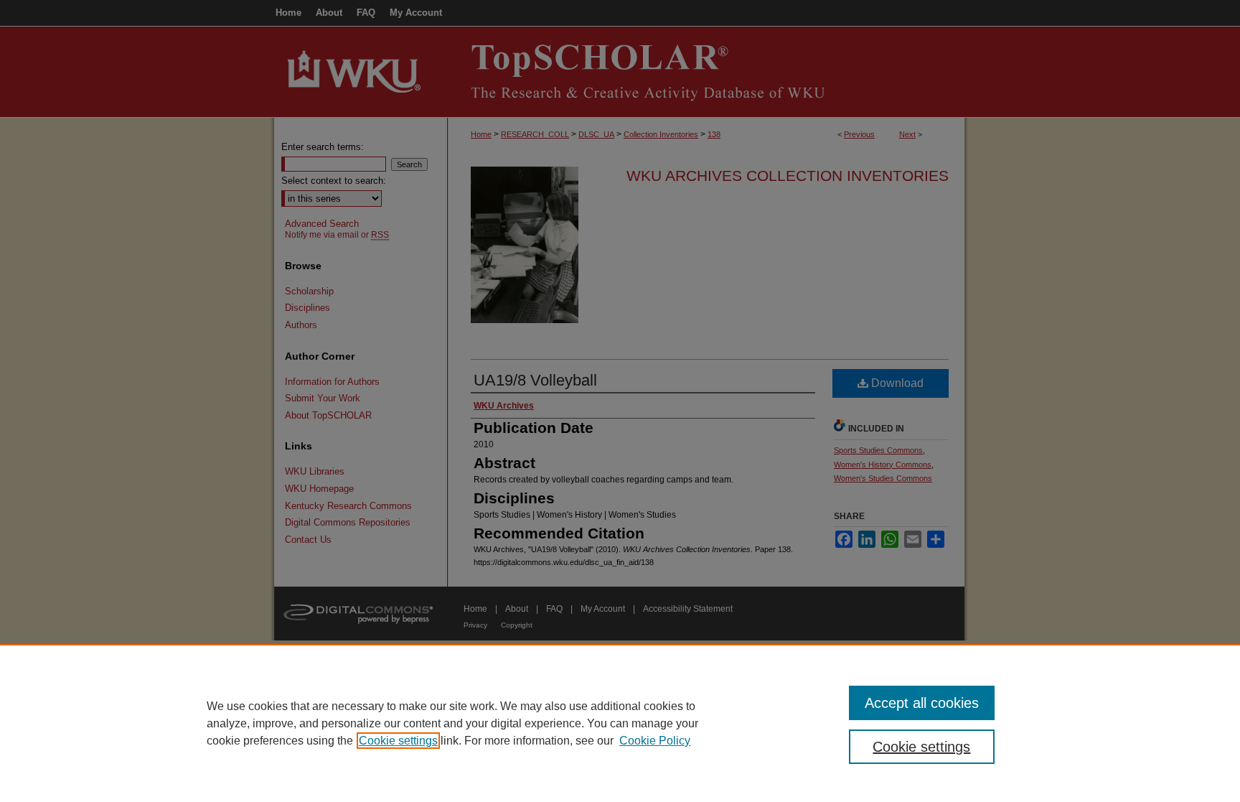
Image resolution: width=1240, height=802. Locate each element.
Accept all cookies (922, 703)
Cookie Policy (654, 741)
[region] (620, 723)
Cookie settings (398, 741)
